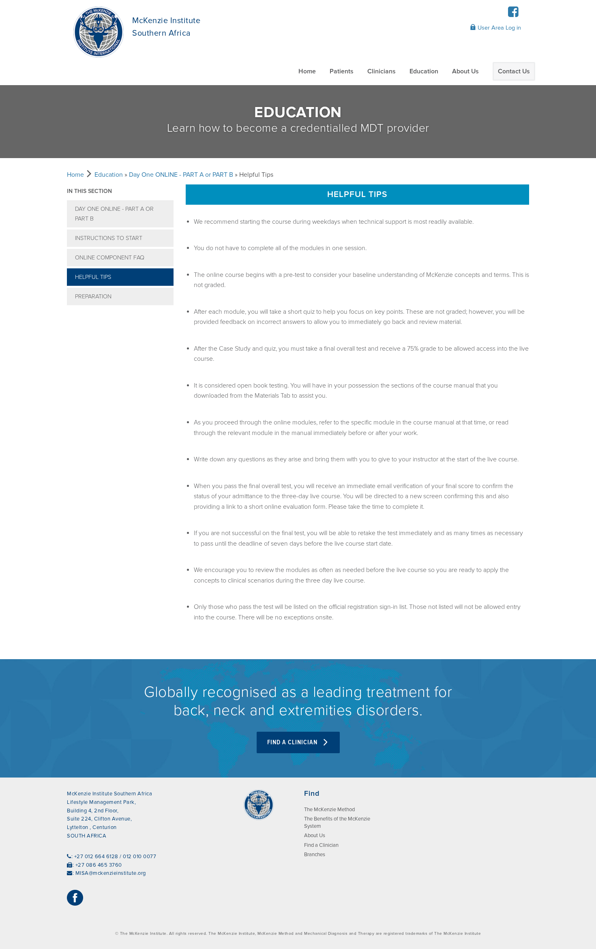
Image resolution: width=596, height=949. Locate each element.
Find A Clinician (293, 742)
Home (307, 71)
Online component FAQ (109, 257)
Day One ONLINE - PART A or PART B (181, 175)
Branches (314, 854)
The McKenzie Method (329, 809)
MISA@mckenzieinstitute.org (110, 873)
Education (423, 71)
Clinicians (381, 71)
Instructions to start (108, 238)
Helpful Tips (93, 277)
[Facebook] (513, 14)
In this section (89, 191)
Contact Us (514, 71)
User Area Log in (498, 27)
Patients (342, 71)
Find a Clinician (321, 845)
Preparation (93, 296)
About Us (465, 71)
